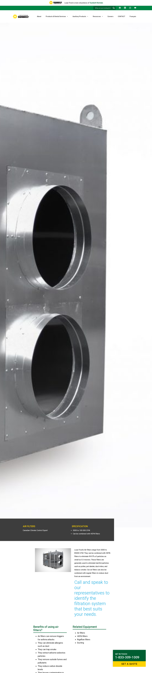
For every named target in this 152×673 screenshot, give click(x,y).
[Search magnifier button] (114, 8)
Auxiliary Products (79, 16)
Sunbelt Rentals (96, 3)
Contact (121, 16)
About (39, 16)
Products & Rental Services (56, 16)
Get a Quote (129, 664)
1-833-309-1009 (127, 657)
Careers (110, 16)
